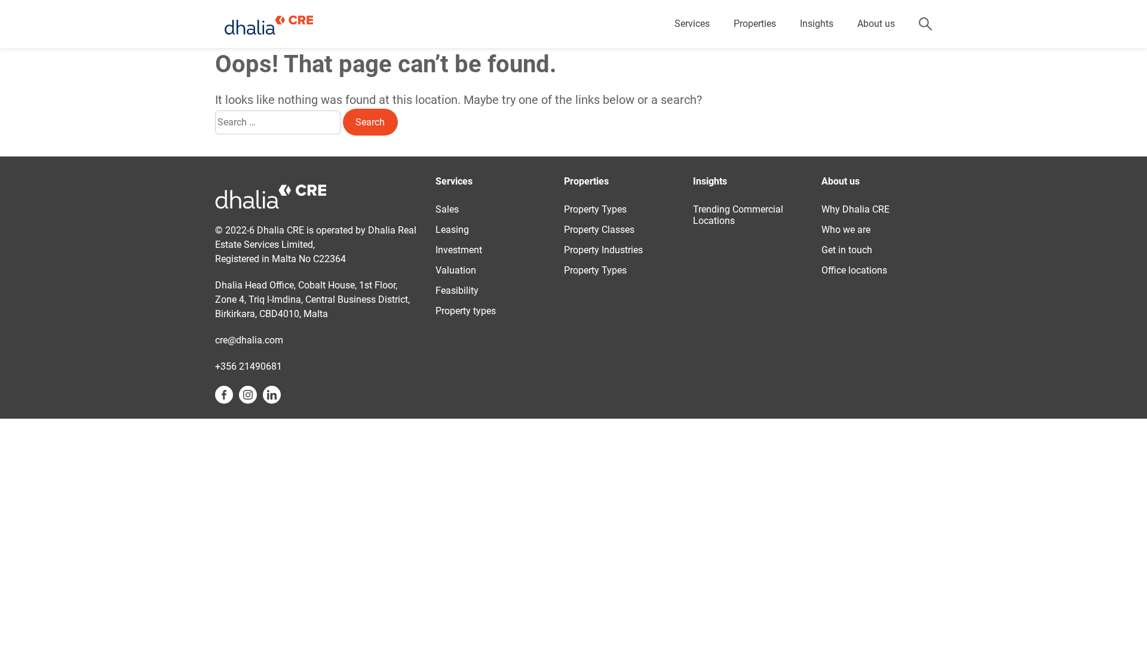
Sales (447, 209)
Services (692, 23)
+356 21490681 (248, 366)
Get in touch (846, 250)
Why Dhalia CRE (855, 209)
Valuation (456, 270)
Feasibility (457, 290)
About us (876, 23)
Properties (755, 23)
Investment (459, 250)
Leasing (452, 229)
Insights (816, 23)
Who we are (845, 229)
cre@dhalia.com (249, 340)
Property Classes (599, 229)
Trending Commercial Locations (738, 215)
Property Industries (603, 250)
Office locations (854, 270)
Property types (466, 311)
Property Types (595, 209)
